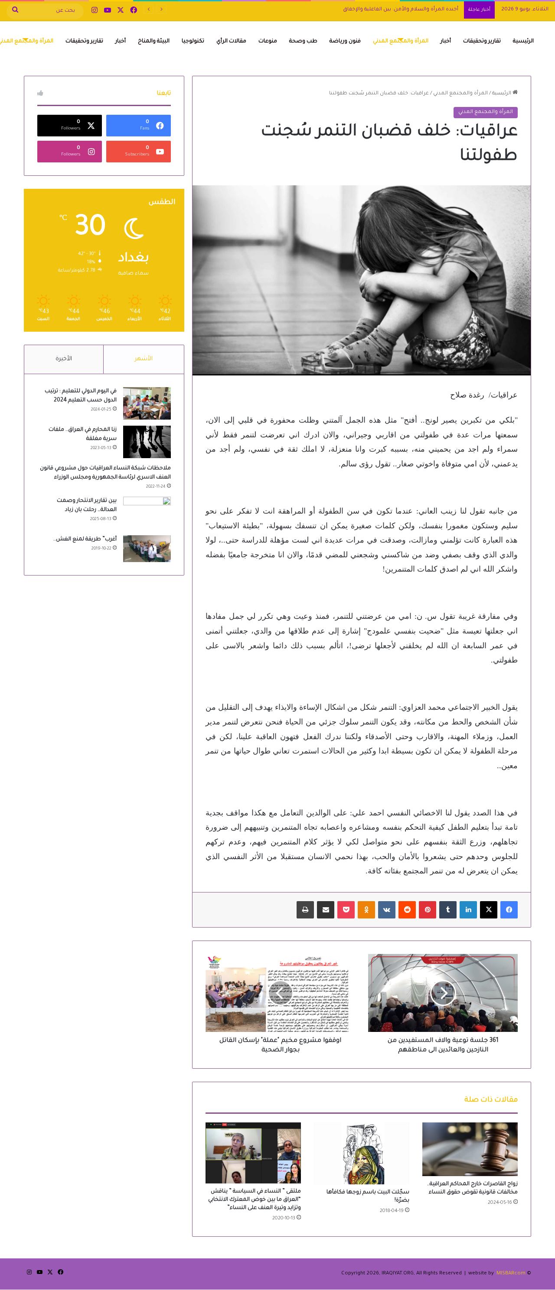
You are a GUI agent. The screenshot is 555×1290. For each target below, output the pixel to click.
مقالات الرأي (231, 42)
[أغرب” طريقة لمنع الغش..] (147, 548)
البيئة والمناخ (154, 42)
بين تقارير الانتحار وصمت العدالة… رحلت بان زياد (405, 10)
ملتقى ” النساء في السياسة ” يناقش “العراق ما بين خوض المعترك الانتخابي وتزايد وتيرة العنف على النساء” (254, 1200)
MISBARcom (511, 1274)
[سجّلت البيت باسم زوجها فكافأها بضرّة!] (361, 1153)
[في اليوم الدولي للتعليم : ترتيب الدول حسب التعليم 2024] (147, 403)
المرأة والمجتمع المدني (400, 42)
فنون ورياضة (345, 42)
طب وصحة (303, 42)
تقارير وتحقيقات (482, 42)
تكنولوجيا (193, 42)
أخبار (446, 42)
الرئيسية (523, 42)
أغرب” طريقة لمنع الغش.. (85, 540)
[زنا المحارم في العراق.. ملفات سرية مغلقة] (147, 442)
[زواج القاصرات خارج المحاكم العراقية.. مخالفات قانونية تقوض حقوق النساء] (470, 1149)
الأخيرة (64, 359)
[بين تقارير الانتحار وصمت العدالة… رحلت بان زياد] (147, 513)
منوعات (267, 42)
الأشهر (144, 359)
